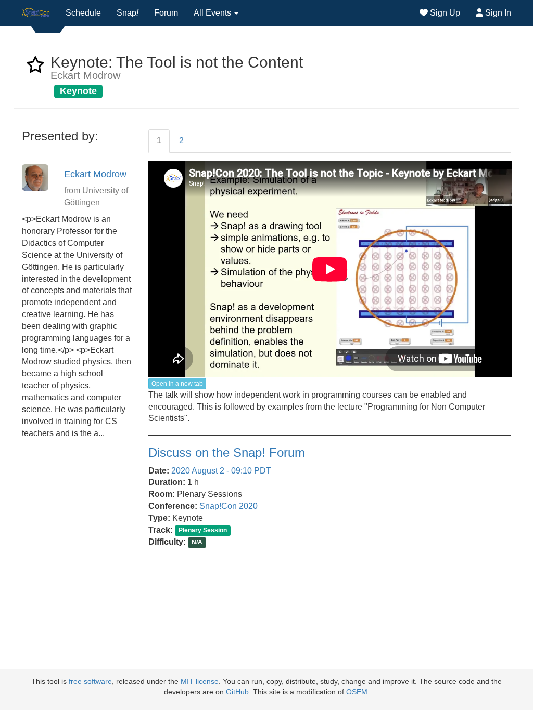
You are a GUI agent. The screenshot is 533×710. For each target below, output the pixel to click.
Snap (127, 12)
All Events (213, 12)
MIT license (200, 682)
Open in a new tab (177, 383)
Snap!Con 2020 (228, 506)
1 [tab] (159, 140)
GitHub (237, 692)
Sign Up (444, 12)
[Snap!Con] (36, 13)
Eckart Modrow (95, 174)
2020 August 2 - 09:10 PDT (221, 470)
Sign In (497, 12)
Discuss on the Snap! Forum (226, 452)
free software (90, 682)
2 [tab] (181, 140)
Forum (166, 12)
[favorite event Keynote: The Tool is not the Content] (35, 67)
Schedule (83, 12)
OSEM (356, 692)
